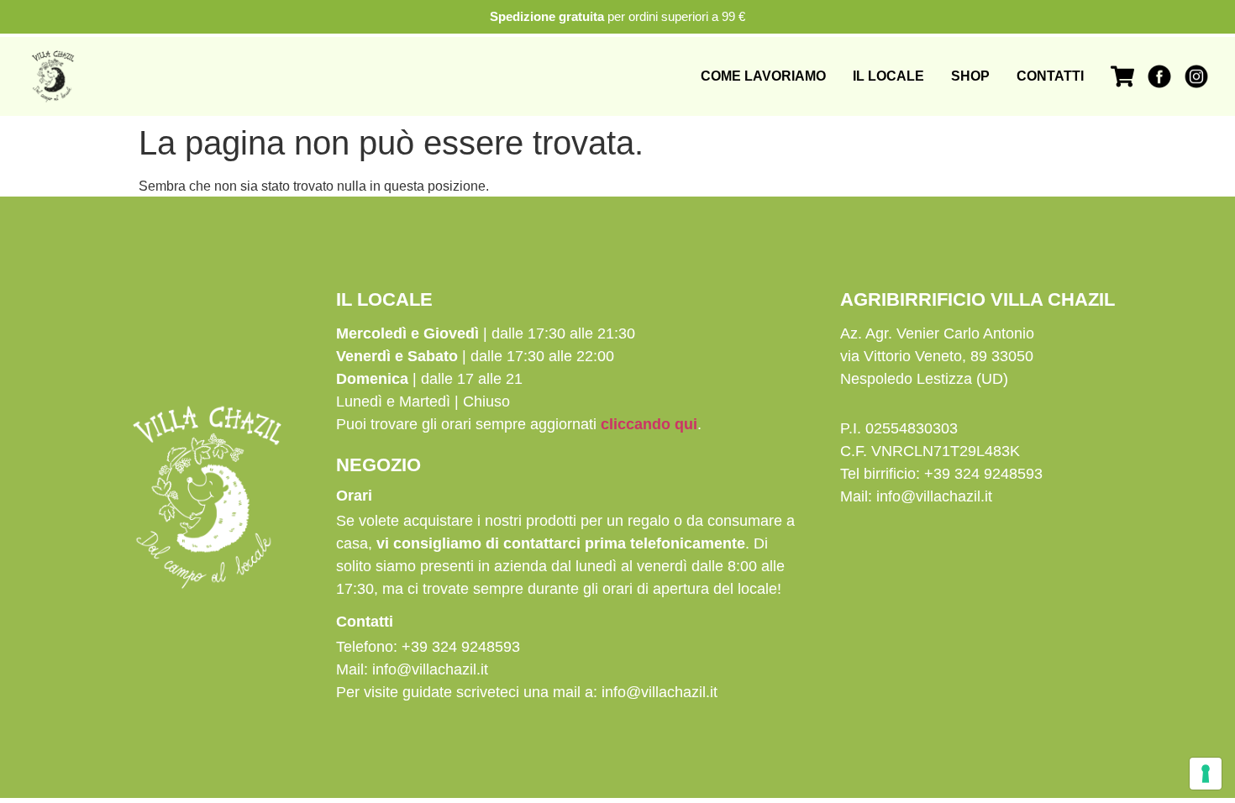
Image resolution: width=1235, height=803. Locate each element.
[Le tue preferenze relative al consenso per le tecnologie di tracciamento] (1206, 774)
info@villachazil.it (430, 669)
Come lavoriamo (763, 76)
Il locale (888, 76)
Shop (970, 76)
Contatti (1050, 76)
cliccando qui (649, 424)
